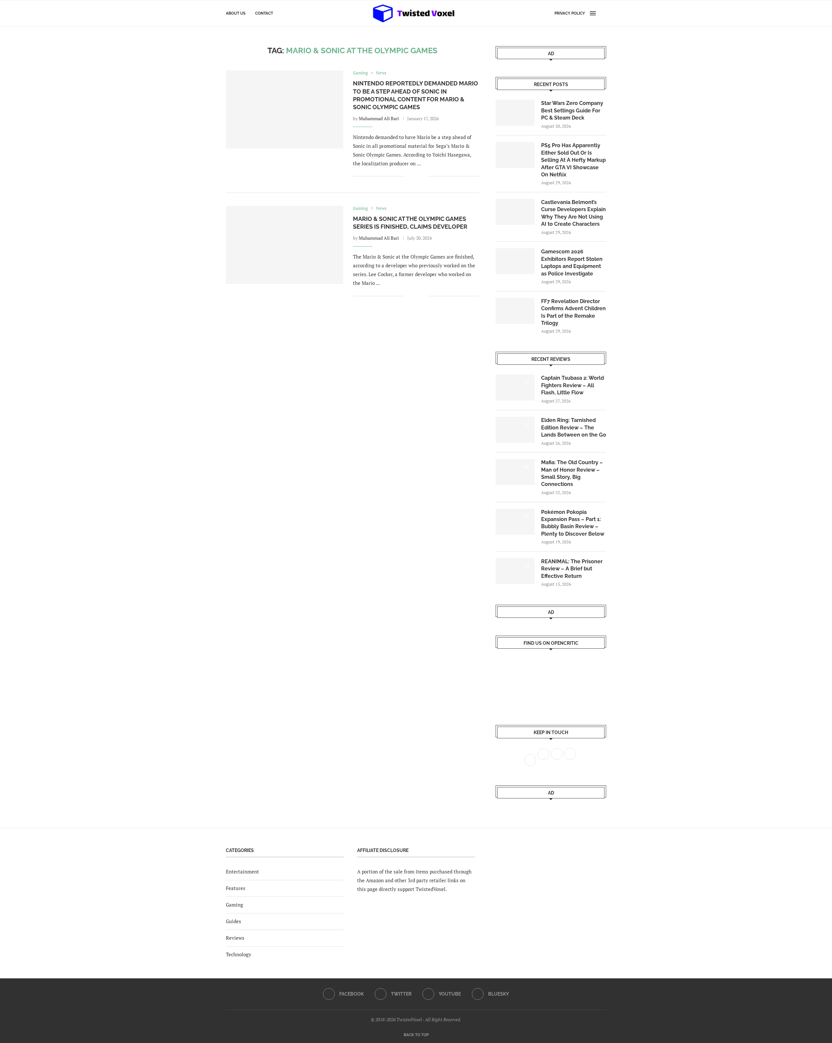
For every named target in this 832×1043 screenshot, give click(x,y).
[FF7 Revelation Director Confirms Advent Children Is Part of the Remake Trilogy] (515, 311)
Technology (238, 954)
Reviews (235, 938)
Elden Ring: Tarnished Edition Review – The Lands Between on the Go (573, 427)
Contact (264, 13)
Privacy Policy (569, 13)
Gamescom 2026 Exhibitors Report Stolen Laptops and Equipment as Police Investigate (572, 262)
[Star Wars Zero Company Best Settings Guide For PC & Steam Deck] (515, 113)
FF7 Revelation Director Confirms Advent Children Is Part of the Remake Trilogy (573, 312)
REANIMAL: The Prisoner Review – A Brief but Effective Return (572, 568)
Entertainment (242, 871)
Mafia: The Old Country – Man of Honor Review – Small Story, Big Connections (572, 473)
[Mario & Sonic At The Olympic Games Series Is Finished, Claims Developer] (284, 245)
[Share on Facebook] (413, 176)
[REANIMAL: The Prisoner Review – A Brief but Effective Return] (515, 571)
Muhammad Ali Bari (379, 118)
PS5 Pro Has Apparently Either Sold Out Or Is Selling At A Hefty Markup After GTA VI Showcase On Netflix (573, 160)
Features (235, 888)
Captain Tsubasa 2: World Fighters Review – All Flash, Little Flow (572, 385)
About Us (235, 13)
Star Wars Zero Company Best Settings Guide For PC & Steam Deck (572, 110)
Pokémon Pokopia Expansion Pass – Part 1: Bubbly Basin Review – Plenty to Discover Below (572, 523)
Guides (233, 921)
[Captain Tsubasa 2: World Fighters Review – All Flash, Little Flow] (515, 388)
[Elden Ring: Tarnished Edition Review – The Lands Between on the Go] (515, 430)
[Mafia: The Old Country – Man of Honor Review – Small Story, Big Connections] (515, 472)
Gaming (234, 904)
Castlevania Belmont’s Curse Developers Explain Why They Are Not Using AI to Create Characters (573, 213)
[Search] (603, 13)
